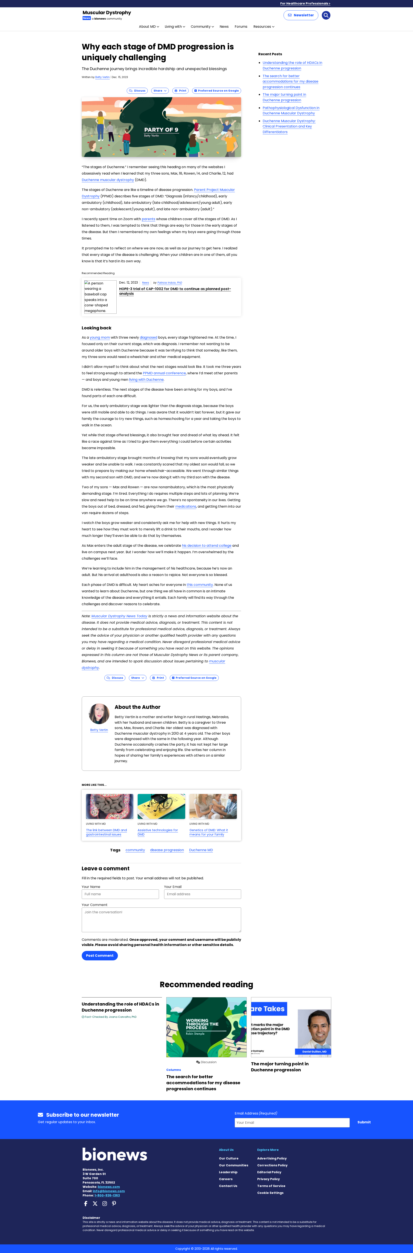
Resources (262, 26)
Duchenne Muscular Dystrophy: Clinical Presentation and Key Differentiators (289, 126)
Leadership (228, 1172)
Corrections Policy (272, 1165)
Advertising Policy (272, 1158)
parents (148, 219)
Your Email (173, 886)
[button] (301, 15)
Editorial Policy (269, 1172)
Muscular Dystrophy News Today (119, 616)
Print (181, 90)
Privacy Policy (268, 1179)
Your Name (91, 886)
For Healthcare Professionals (304, 3)
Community (201, 26)
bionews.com (109, 1187)
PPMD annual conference (164, 373)
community (135, 850)
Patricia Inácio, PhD (169, 282)
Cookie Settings (270, 1193)
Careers (226, 1179)
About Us (226, 1150)
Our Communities (233, 1165)
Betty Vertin (102, 77)
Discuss (138, 90)
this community (200, 584)
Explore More (268, 1150)
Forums (241, 26)
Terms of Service (271, 1186)
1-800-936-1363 (107, 1195)
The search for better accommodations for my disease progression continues (290, 81)
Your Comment (95, 904)
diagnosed (148, 337)
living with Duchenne (146, 379)
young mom (100, 337)
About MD (147, 26)
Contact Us (228, 1186)
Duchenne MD (201, 850)
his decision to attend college (206, 545)
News (224, 26)
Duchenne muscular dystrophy (108, 179)
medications (185, 506)
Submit (364, 1122)
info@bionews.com (109, 1191)
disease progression (167, 850)
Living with (173, 26)
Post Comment (100, 955)
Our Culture (229, 1158)
